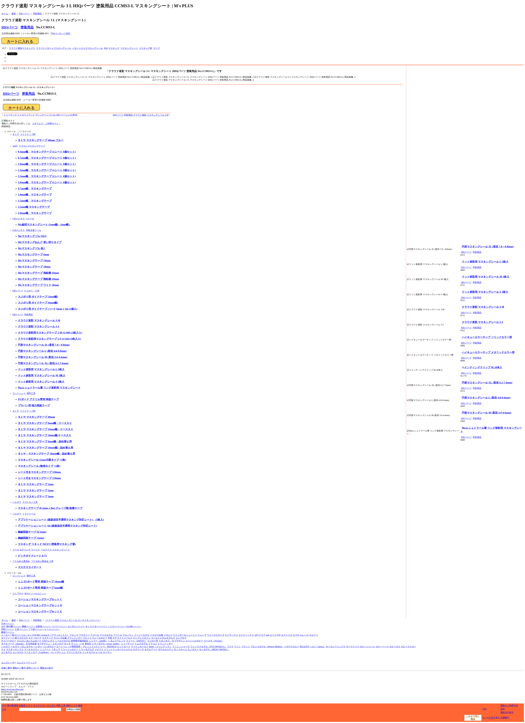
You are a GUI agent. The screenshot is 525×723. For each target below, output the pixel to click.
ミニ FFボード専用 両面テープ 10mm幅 (41, 581)
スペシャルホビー (194, 641)
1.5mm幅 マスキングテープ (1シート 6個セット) (47, 170)
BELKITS (304, 646)
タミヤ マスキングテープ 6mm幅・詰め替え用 (45, 441)
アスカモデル (106, 635)
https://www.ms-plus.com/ (12, 689)
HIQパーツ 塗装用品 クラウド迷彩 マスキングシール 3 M (140, 115)
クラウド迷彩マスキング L (22, 48)
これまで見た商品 (472, 717)
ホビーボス (394, 646)
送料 (502, 709)
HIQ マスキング (111, 48)
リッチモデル (88, 652)
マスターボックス (15, 649)
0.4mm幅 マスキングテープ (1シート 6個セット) (47, 151)
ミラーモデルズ (86, 649)
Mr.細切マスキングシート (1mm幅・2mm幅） (44, 224)
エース (273, 635)
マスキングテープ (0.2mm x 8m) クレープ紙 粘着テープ (50, 508)
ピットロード (123, 646)
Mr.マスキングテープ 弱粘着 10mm (38, 279)
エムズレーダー (8, 662)
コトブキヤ (17, 593)
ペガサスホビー (291, 646)
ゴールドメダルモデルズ (163, 638)
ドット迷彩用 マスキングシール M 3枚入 (41, 375)
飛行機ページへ (13, 626)
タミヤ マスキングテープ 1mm (36, 484)
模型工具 (31, 393)
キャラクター (39, 705)
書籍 (80, 705)
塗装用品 (27, 27)
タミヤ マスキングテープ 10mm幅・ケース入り (45, 429)
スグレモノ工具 (30, 502)
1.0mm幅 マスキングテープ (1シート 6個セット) (47, 164)
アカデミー (84, 635)
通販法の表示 (46, 668)
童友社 (88, 644)
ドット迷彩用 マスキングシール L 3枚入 (41, 369)
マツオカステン (31, 649)
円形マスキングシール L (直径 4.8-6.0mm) (42, 351)
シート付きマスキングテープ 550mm (39, 472)
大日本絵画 (31, 644)
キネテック (47, 638)
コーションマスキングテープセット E (40, 611)
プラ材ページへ (36, 629)
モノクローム (180, 649)
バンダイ (37, 646)
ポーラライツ (352, 646)
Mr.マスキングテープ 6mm (33, 254)
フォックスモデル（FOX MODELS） (208, 646)
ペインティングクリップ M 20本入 (482, 367)
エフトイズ (286, 635)
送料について (32, 668)
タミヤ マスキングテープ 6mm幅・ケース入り (45, 423)
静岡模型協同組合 (79, 641)
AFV (3, 626)
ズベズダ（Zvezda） (213, 641)
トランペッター (165, 644)
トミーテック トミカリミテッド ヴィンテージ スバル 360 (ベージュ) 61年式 (40, 115)
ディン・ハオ (77, 644)
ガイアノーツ (7, 638)
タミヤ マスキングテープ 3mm (36, 496)
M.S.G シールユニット (35, 593)
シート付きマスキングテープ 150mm (39, 478)
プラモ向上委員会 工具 (42, 561)
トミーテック (127, 644)
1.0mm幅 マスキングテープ (35, 194)
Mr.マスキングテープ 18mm (34, 266)
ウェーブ (202, 635)
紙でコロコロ (21, 638)
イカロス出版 (156, 635)
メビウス (99, 649)
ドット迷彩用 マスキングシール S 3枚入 (41, 381)
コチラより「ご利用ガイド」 (46, 123)
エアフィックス (246, 635)
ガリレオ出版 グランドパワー (68, 638)
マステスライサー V (29, 567)
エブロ (296, 635)
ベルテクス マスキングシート (55, 550)
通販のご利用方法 (509, 705)
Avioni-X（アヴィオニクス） (55, 635)
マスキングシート (129, 48)
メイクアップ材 (27, 134)
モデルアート (151, 649)
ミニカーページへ (116, 626)
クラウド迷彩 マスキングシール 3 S (38, 326)
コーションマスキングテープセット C (40, 599)
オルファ (313, 635)
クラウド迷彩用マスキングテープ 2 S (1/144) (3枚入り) (49, 338)
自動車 (22, 705)
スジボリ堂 (152, 641)
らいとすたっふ (58, 652)
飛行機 (10, 705)
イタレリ (168, 635)
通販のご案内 (19, 668)
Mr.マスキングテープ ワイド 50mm (38, 285)
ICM (34, 635)
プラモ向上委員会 (21, 561)
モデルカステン (165, 649)
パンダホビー (49, 646)
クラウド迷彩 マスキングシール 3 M (39, 320)
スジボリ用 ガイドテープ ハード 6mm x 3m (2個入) (47, 308)
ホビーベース (382, 646)
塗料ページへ (7, 629)
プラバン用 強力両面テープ (34, 405)
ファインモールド (139, 646)
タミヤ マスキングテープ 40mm (36, 416)
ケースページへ (52, 629)
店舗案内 (504, 717)
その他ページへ (133, 626)
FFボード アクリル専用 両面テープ (38, 399)
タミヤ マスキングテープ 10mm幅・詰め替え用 (45, 447)
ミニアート (45, 649)
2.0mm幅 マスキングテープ (35, 213)
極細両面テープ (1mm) (31, 537)
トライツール (28, 514)
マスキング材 (145, 48)
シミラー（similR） (98, 641)
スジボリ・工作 (31, 291)
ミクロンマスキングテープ (32, 146)
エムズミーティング (27, 662)
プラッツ (245, 646)
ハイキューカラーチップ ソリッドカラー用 (487, 337)
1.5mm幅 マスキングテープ (35, 200)
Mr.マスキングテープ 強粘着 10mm (38, 272)
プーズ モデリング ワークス (26, 550)
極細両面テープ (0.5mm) (32, 531)
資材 (13, 620)
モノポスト (193, 649)
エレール (304, 635)
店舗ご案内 (6, 668)
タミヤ (15, 134)
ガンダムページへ (76, 626)
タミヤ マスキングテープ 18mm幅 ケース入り (44, 435)
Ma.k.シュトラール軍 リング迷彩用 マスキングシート (49, 387)
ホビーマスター (408, 646)
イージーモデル (141, 635)
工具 (63, 705)
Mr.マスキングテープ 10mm (34, 260)
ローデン (107, 652)
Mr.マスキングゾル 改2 (31, 248)
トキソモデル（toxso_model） (106, 644)
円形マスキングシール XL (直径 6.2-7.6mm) (43, 363)
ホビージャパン (367, 646)
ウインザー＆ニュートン (185, 635)
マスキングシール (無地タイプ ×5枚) (39, 465)
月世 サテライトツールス (120, 638)
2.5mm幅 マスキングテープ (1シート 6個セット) (47, 176)
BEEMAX (112, 646)
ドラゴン (152, 644)
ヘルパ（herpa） (317, 646)
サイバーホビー (8, 641)
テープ (156, 48)
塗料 (58, 705)
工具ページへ (21, 629)
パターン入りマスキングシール (87, 48)
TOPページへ (7, 623)
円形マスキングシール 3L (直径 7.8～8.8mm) (44, 344)
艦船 (16, 705)
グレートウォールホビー (95, 638)
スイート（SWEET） (136, 641)
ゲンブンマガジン (141, 638)
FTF (279, 635)
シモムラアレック (117, 641)
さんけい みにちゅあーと (29, 641)
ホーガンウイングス (336, 646)
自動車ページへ (43, 626)
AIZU (15, 146)
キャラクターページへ (96, 626)
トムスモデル (141, 644)
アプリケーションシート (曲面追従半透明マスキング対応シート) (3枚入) (61, 519)
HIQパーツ (11, 93)
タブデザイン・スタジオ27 (50, 644)
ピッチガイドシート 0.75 (32, 555)
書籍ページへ (7, 632)
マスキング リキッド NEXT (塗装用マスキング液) (47, 544)
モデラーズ (138, 649)
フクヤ (230, 646)
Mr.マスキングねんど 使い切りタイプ (40, 242)
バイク (29, 705)
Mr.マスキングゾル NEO (32, 236)
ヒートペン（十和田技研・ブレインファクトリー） (81, 646)
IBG (39, 635)
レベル (99, 652)
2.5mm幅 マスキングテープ (34, 206)
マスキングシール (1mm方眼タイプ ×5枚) (42, 459)
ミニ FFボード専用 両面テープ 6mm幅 (40, 587)
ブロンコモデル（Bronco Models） (267, 646)
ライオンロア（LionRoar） (37, 652)
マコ (3, 649)
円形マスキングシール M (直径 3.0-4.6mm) (42, 357)
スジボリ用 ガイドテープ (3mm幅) (38, 296)
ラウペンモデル (74, 652)
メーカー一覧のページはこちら (16, 635)
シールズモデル (62, 641)
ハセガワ (16, 502)
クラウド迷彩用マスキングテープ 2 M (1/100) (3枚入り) (50, 332)
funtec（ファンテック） (160, 646)
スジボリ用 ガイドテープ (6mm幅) (38, 302)
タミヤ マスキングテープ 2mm (36, 490)
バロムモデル (26, 646)
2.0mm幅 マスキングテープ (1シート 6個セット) (47, 182)
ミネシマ (55, 649)
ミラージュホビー (69, 649)
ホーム (5, 620)
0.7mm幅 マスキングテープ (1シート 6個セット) (47, 157)
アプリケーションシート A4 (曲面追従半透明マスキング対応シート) (57, 525)
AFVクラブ (260, 635)
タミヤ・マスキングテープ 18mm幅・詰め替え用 (46, 453)
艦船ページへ (28, 626)
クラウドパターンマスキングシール (53, 48)
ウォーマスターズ (215, 635)
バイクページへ (59, 626)
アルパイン (128, 635)
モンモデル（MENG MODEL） (214, 649)
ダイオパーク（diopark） (13, 644)
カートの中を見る (491, 717)
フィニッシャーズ (181, 646)
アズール (94, 635)
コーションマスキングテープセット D (40, 605)
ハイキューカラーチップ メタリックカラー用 (488, 352)
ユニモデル (6, 652)
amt (267, 635)
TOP (4, 709)
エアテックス (231, 635)
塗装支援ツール (33, 230)
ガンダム (51, 705)
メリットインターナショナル (118, 649)
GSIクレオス (18, 218)
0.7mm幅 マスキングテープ (35, 188)
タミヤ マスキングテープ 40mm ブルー (40, 140)
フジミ (237, 646)
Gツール (30, 218)
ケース (74, 705)
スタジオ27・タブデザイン (172, 641)
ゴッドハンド (19, 393)
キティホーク (35, 638)
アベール (117, 635)
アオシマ (74, 635)
